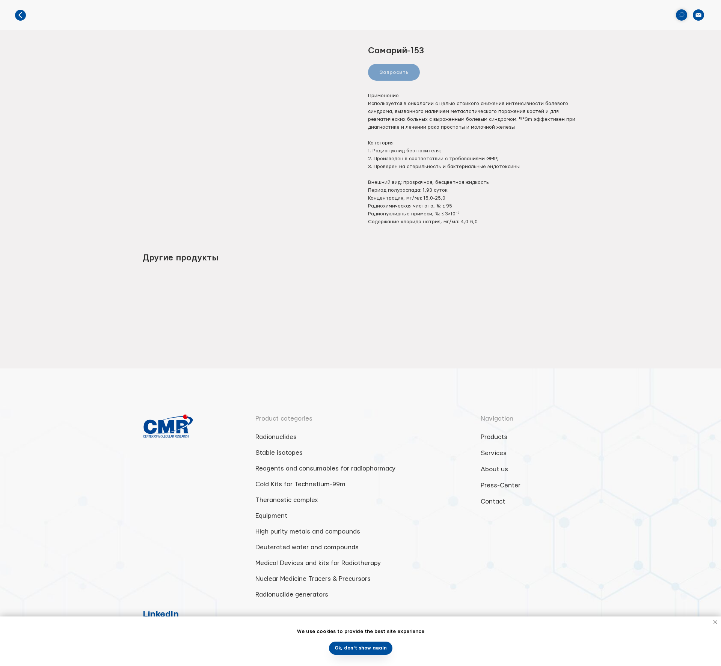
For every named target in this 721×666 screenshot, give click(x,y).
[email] (698, 15)
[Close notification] (715, 622)
